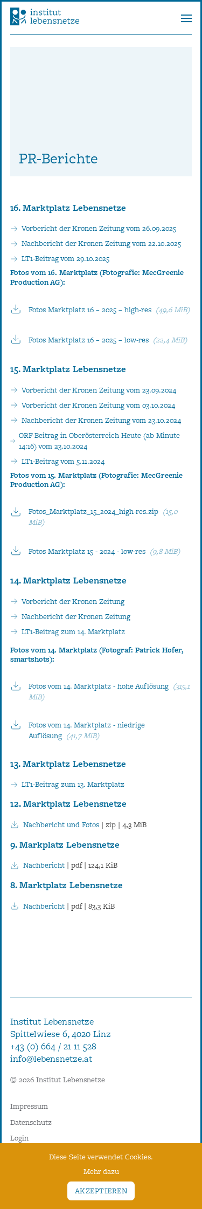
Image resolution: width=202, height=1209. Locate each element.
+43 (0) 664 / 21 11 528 (53, 1046)
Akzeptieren (101, 1190)
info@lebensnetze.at (51, 1058)
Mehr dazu (101, 1171)
